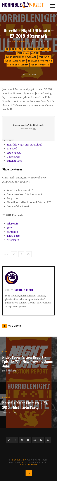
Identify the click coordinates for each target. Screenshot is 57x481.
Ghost (25, 462)
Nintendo (12, 231)
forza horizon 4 (40, 65)
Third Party (13, 235)
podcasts (15, 49)
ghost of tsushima (17, 65)
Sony (9, 227)
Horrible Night (21, 41)
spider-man (23, 53)
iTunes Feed (14, 152)
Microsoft (12, 223)
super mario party (15, 61)
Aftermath (13, 239)
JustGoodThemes (28, 465)
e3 (7, 49)
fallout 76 (45, 57)
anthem (35, 53)
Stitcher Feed (14, 160)
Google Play (13, 156)
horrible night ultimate (37, 49)
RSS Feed (12, 148)
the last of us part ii (40, 61)
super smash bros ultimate (21, 57)
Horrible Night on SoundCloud (24, 144)
